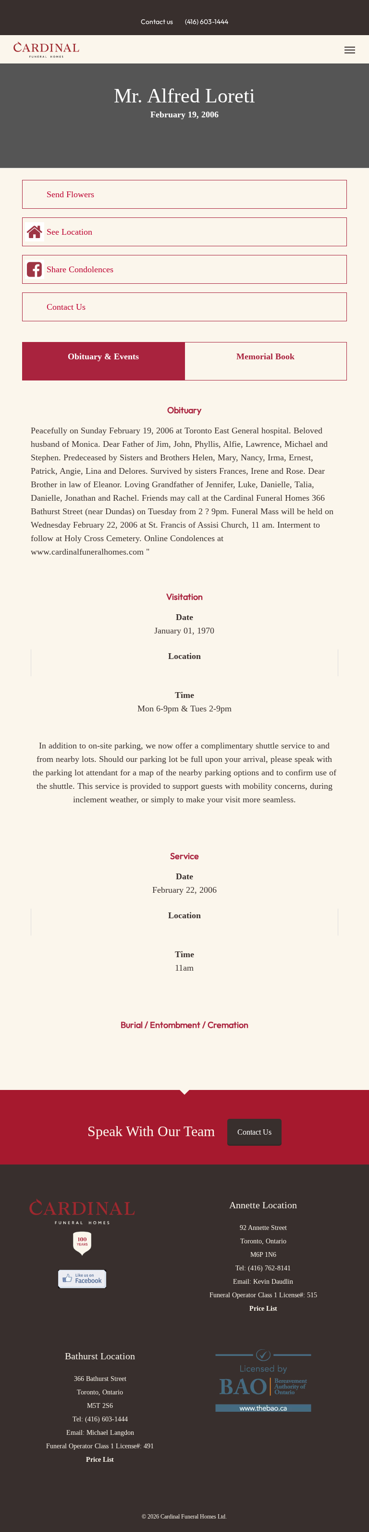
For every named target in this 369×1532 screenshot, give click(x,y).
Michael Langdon (110, 1432)
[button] (349, 49)
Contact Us (66, 307)
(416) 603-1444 (206, 21)
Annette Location (263, 1205)
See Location (69, 232)
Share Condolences (80, 269)
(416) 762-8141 (269, 1268)
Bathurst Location (100, 1356)
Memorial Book (265, 356)
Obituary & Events (103, 356)
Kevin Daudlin (273, 1281)
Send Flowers (70, 194)
